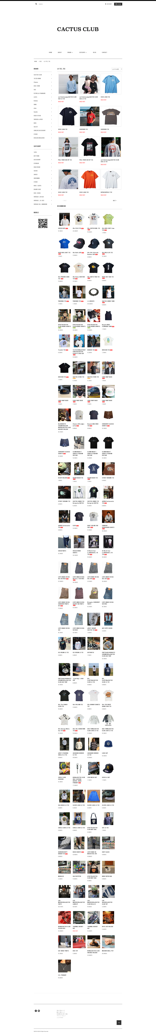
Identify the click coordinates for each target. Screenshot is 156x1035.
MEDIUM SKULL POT (108, 951)
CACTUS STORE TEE (78, 377)
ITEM (119, 4)
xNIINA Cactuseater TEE (108, 502)
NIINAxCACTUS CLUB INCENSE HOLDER (93, 951)
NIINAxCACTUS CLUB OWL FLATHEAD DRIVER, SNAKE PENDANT (79, 780)
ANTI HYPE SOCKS (107, 628)
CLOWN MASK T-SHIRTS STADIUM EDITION (78, 453)
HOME (50, 52)
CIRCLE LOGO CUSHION (62, 778)
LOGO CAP (105, 753)
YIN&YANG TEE (62, 301)
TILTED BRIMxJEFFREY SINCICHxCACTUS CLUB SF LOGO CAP (79, 351)
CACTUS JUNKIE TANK (108, 301)
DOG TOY (75, 951)
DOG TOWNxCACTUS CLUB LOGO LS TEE (93, 729)
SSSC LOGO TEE (105, 97)
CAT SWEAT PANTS (63, 951)
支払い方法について (61, 1010)
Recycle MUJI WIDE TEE (92, 425)
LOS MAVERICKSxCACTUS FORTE (64, 902)
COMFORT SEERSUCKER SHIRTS (108, 526)
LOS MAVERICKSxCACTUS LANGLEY (79, 902)
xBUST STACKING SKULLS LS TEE (63, 754)
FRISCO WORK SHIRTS (77, 552)
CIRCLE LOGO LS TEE (64, 828)
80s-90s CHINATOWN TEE (79, 729)
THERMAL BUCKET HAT (78, 927)
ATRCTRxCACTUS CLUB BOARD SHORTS (64, 325)
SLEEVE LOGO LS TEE (79, 805)
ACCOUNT (109, 4)
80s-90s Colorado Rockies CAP (92, 253)
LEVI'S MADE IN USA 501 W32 (107, 603)
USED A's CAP (106, 777)
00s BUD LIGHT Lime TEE (108, 229)
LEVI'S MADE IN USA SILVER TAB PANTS (78, 603)
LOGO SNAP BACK (107, 377)
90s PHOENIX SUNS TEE (63, 278)
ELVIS (74, 525)
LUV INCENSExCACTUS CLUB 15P (107, 902)
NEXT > (115, 200)
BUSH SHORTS (77, 852)
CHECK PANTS (62, 551)
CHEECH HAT (61, 228)
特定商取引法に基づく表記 (62, 1014)
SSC (41, 61)
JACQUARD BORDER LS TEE (78, 754)
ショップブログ (60, 1017)
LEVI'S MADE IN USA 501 (64, 629)
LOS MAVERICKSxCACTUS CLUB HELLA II (93, 902)
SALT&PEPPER (77, 876)
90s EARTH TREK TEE (93, 277)
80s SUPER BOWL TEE (93, 228)
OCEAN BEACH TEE (78, 478)
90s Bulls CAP (77, 252)
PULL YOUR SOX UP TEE (65, 160)
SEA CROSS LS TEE (63, 805)
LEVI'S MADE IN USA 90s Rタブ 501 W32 (78, 578)
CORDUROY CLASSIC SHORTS (108, 425)
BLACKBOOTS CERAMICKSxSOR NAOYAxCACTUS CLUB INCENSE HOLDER (64, 426)
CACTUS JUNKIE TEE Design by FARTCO (78, 502)
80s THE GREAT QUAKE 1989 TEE (106, 705)
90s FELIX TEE (77, 228)
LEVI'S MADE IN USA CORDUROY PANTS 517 (64, 604)
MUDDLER (61, 876)
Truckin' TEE (61, 350)
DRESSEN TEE (106, 350)
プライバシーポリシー (61, 1015)
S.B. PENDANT (62, 975)
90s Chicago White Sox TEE (64, 729)
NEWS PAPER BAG (107, 876)
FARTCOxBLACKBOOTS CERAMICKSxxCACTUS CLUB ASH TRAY (108, 654)
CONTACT (104, 52)
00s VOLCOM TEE (78, 704)
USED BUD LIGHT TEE (64, 252)
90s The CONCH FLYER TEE (62, 705)
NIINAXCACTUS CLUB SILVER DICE (64, 927)
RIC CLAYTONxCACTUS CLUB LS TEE (92, 680)
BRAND (69, 52)
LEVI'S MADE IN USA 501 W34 (78, 629)
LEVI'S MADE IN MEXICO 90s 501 (92, 853)
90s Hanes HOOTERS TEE (79, 278)
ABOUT (60, 52)
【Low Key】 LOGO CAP (78, 679)
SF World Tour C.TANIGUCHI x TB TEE (92, 552)
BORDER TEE (91, 350)
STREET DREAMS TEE (108, 478)
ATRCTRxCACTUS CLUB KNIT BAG (92, 828)
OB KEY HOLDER (62, 478)
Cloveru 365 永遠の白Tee (78, 425)
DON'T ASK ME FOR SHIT (92, 526)
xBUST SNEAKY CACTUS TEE (91, 629)
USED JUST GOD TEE (108, 277)
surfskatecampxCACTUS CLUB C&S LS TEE (67, 98)
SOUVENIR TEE (83, 129)
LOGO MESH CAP (92, 777)
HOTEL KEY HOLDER (107, 926)
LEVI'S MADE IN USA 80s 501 (93, 578)
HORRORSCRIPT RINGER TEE (63, 853)
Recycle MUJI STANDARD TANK (107, 325)
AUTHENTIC (90, 652)
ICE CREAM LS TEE (63, 652)
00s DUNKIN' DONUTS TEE (93, 705)
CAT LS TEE (105, 828)
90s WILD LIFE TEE (107, 252)
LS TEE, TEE (47, 61)
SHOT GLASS (106, 852)
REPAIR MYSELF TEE (106, 192)
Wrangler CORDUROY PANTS (93, 603)
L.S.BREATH (90, 301)
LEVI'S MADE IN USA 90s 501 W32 (64, 578)
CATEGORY (82, 52)
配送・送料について (61, 1012)
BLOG (94, 52)
